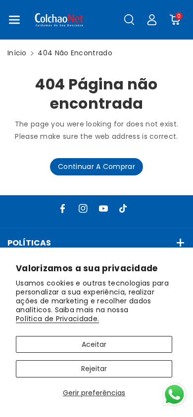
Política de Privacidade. (57, 318)
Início (17, 53)
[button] (14, 20)
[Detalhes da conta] (152, 20)
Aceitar (94, 344)
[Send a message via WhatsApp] (174, 394)
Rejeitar (94, 369)
